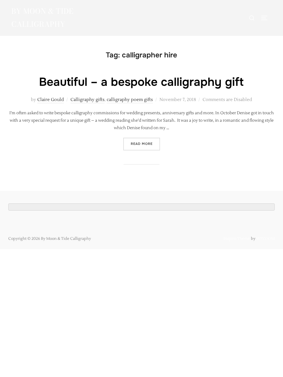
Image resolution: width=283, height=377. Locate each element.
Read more (145, 143)
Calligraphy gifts (87, 99)
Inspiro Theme (237, 238)
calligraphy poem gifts (130, 99)
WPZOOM (265, 238)
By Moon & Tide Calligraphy (42, 18)
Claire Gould (50, 99)
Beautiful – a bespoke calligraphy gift (141, 82)
